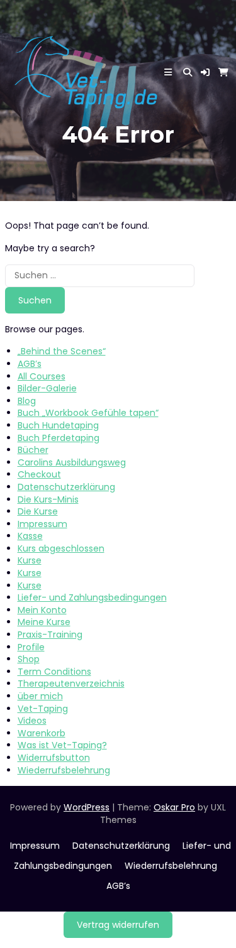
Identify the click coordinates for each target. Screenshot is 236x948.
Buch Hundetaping (58, 425)
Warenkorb (41, 733)
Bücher (33, 450)
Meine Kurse (44, 622)
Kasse (30, 536)
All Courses (41, 376)
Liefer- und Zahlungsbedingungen (92, 597)
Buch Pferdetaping (58, 438)
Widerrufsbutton (54, 757)
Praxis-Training (50, 634)
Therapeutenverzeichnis (71, 683)
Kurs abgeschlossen (61, 548)
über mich (40, 696)
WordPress (87, 807)
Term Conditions (54, 671)
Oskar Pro (174, 807)
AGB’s (30, 363)
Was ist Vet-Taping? (62, 745)
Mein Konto (42, 610)
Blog (27, 401)
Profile (31, 647)
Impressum (42, 524)
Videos (32, 720)
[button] (205, 72)
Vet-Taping (43, 708)
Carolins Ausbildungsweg (72, 462)
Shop (29, 659)
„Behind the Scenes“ (62, 351)
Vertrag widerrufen (118, 924)
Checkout (39, 474)
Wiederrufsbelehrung (64, 770)
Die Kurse (38, 511)
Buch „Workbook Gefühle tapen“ (88, 412)
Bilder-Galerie (47, 388)
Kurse (30, 560)
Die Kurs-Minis (48, 499)
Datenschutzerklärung (66, 487)
